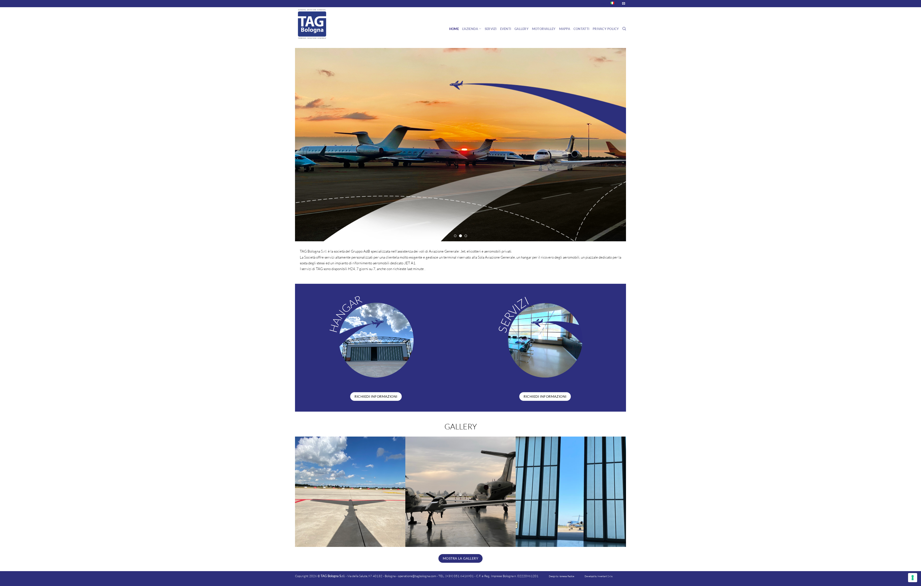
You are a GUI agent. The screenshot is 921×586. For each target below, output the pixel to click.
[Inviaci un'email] (623, 3)
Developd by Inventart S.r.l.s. (598, 576)
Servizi (491, 29)
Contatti (581, 29)
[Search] (624, 28)
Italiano (604, 4)
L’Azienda (470, 29)
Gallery (521, 29)
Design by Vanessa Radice (561, 576)
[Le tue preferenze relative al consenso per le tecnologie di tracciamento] (912, 577)
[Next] (631, 144)
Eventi (505, 29)
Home (454, 29)
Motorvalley (544, 29)
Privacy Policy (606, 29)
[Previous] (290, 144)
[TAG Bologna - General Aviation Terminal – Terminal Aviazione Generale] (319, 24)
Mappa (564, 29)
